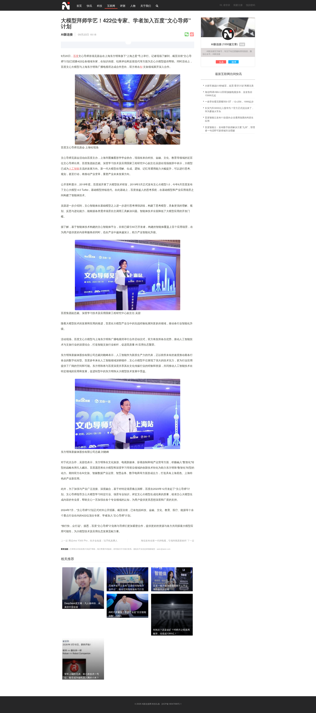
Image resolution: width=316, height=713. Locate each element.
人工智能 (74, 168)
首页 (79, 6)
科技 (99, 6)
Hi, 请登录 (225, 5)
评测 (122, 6)
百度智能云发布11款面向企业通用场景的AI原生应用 (229, 119)
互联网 (111, 6)
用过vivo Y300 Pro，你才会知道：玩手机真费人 (93, 540)
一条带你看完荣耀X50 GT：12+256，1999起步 (229, 101)
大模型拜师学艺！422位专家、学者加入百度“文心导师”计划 (126, 23)
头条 (221, 61)
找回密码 (250, 5)
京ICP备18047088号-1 (171, 703)
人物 (132, 6)
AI (141, 67)
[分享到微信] (187, 34)
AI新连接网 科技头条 (151, 703)
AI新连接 (216, 44)
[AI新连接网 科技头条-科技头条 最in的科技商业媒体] (66, 5)
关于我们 (145, 6)
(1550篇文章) (230, 44)
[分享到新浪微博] (192, 34)
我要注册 (238, 5)
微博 (234, 61)
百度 (76, 56)
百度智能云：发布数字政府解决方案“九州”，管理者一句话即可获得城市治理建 (230, 128)
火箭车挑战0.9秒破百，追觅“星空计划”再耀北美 (229, 85)
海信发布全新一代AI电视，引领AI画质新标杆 (164, 540)
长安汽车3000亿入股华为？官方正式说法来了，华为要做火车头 (229, 109)
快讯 (89, 6)
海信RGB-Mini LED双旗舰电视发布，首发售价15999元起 (228, 93)
